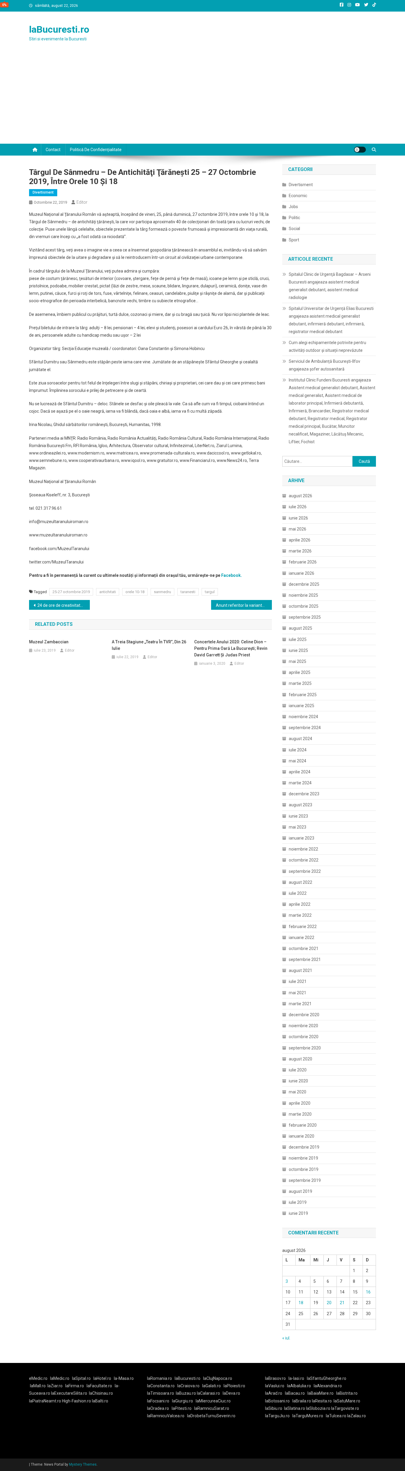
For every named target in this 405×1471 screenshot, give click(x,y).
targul (210, 592)
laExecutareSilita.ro (69, 1393)
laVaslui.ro (276, 1385)
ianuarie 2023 (301, 838)
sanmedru (162, 592)
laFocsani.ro (158, 1401)
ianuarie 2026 (301, 573)
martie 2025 (300, 683)
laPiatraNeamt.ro (45, 1401)
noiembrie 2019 (303, 1158)
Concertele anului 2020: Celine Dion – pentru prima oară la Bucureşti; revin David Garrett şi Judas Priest (230, 648)
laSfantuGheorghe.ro (326, 1378)
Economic (298, 195)
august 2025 (300, 628)
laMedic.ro (60, 1378)
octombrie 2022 (303, 860)
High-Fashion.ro (76, 1401)
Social (294, 228)
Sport (294, 239)
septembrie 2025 (305, 617)
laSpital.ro (81, 1378)
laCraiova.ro (188, 1385)
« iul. (286, 1338)
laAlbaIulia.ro (299, 1385)
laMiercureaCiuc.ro (213, 1401)
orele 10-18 (134, 592)
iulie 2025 (298, 639)
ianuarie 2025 (301, 705)
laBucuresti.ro (59, 29)
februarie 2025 (303, 694)
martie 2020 (300, 1114)
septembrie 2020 (305, 1048)
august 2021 (300, 970)
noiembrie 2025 (303, 595)
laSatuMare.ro (347, 1401)
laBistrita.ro (347, 1393)
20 (329, 1302)
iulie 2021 (298, 981)
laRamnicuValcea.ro (165, 1415)
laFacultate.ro (99, 1385)
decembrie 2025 (304, 584)
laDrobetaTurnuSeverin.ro (211, 1415)
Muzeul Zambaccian (48, 641)
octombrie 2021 (303, 948)
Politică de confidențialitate (96, 149)
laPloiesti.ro (234, 1385)
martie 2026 (300, 551)
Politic (294, 217)
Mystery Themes (83, 1464)
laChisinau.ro (101, 1393)
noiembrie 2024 (303, 716)
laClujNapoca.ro (217, 1378)
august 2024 (300, 738)
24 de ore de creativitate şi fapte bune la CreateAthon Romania (63, 605)
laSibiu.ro (273, 1408)
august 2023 (300, 804)
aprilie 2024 (299, 771)
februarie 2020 (303, 1125)
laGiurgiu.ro (184, 1401)
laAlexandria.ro (328, 1385)
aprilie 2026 (299, 540)
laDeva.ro (231, 1393)
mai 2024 (297, 761)
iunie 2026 (298, 518)
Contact (53, 149)
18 (301, 1302)
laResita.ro (322, 1401)
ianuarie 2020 (301, 1136)
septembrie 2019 (305, 1180)
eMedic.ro (38, 1378)
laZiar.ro (55, 1385)
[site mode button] (360, 150)
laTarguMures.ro (307, 1415)
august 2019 (300, 1191)
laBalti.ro (100, 1401)
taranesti (188, 592)
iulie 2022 (298, 893)
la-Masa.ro (124, 1378)
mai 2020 (297, 1092)
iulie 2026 (298, 506)
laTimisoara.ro (160, 1393)
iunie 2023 (298, 816)
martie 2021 (300, 1003)
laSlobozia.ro (318, 1408)
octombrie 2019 (303, 1169)
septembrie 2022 (305, 871)
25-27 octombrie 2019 (71, 592)
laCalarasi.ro (208, 1393)
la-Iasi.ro (296, 1378)
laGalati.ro (211, 1385)
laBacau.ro (295, 1393)
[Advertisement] (202, 99)
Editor (81, 202)
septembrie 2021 (305, 959)
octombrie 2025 (303, 606)
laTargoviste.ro (345, 1408)
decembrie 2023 (304, 793)
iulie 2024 (298, 750)
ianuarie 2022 (301, 937)
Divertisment (43, 192)
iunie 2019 (298, 1213)
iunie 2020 (298, 1081)
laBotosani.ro (277, 1401)
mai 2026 (297, 529)
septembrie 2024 (305, 727)
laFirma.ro (74, 1385)
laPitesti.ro (182, 1408)
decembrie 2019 (304, 1147)
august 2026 (300, 495)
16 (368, 1292)
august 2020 (300, 1059)
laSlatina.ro (294, 1408)
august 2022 (300, 882)
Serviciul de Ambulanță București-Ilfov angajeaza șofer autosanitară (324, 365)
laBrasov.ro (275, 1378)
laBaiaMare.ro (320, 1393)
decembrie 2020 (304, 1014)
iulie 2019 (298, 1202)
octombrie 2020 (303, 1036)
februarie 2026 (303, 562)
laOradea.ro (158, 1408)
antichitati (107, 592)
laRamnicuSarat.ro (211, 1408)
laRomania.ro (159, 1378)
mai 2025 (297, 661)
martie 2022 (300, 915)
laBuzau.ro (186, 1393)
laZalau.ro (356, 1415)
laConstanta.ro (161, 1385)
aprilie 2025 (299, 672)
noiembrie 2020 (303, 1025)
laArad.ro (273, 1393)
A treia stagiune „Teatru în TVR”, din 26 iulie (149, 645)
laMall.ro (38, 1385)
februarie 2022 (303, 926)
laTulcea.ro (336, 1415)
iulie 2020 (298, 1070)
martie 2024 (300, 782)
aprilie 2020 (299, 1103)
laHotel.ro (102, 1378)
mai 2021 (297, 992)
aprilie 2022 (299, 904)
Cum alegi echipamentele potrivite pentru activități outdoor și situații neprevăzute (327, 346)
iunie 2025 (298, 650)
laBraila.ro (301, 1401)
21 (342, 1302)
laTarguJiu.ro (278, 1415)
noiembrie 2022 (303, 849)
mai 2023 (297, 827)
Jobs (293, 206)
